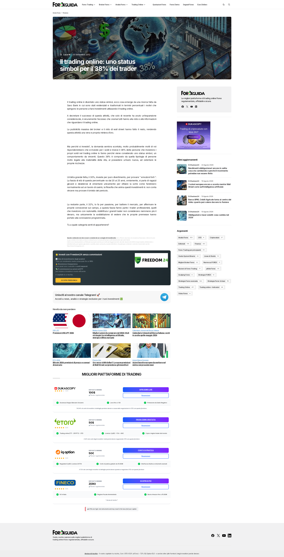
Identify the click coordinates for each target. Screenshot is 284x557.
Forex (59, 13)
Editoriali (183, 244)
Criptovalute (216, 238)
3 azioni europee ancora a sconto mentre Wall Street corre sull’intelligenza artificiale (209, 185)
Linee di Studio (211, 256)
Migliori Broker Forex (188, 262)
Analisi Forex (185, 238)
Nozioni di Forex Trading (189, 269)
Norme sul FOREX (212, 262)
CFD (201, 238)
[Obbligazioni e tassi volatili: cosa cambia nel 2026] (182, 216)
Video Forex (184, 293)
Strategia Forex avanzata (190, 281)
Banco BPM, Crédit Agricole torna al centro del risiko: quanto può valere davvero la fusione (209, 200)
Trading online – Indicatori (211, 287)
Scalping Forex (185, 275)
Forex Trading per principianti (191, 250)
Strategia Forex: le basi (218, 281)
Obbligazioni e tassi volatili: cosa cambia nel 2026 (208, 216)
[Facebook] (182, 106)
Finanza (65, 13)
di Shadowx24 (193, 165)
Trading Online (186, 287)
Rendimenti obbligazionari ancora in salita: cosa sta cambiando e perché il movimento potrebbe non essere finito (208, 171)
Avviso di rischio (91, 554)
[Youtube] (191, 106)
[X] (187, 106)
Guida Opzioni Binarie (188, 256)
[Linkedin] (196, 106)
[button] (224, 4)
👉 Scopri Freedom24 (68, 280)
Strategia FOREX (206, 275)
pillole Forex (212, 269)
